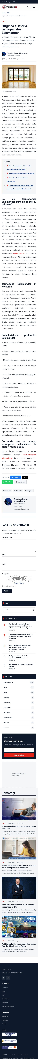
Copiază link (21, 482)
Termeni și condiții (29, 1058)
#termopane (28, 491)
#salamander (18, 491)
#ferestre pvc (7, 491)
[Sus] (33, 1055)
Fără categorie (8, 682)
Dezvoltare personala (8, 1006)
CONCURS (5, 1002)
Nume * (4, 554)
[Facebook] (3, 978)
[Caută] (28, 7)
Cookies (15, 1058)
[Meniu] (34, 7)
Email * (4, 564)
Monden (6, 723)
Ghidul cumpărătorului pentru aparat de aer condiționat (19, 827)
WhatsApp (8, 482)
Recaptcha (5, 573)
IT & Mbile (7, 713)
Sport (5, 692)
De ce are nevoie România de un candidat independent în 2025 (18, 905)
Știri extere (7, 708)
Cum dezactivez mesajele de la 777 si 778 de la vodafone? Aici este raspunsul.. (21, 636)
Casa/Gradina (8, 718)
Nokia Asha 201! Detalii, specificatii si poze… (21, 665)
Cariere (4, 1024)
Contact (21, 1058)
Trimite (6, 591)
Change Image (19, 583)
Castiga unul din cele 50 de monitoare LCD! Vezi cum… (18, 657)
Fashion (6, 728)
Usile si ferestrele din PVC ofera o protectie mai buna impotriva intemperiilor (19, 866)
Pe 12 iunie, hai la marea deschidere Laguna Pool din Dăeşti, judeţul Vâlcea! (19, 945)
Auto (3, 995)
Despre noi (5, 1016)
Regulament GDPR (7, 1058)
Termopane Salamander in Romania (21, 173)
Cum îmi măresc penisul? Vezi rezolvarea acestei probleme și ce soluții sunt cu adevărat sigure (20, 626)
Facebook (17, 477)
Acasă (3, 13)
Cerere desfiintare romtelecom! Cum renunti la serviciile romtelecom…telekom (20, 647)
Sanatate (6, 697)
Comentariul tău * (7, 537)
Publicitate (5, 1020)
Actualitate (7, 702)
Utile (8, 13)
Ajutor (3, 991)
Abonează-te (19, 755)
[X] (8, 978)
